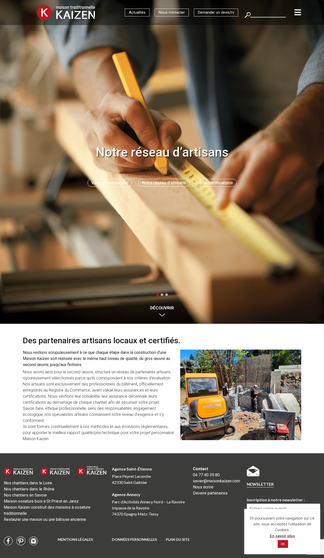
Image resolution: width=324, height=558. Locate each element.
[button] (157, 294)
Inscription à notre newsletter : (276, 499)
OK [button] (283, 544)
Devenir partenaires (210, 493)
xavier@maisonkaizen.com (216, 481)
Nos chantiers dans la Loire (28, 483)
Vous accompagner (109, 182)
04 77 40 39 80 (206, 475)
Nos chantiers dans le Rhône (29, 489)
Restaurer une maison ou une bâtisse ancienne (45, 519)
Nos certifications (216, 182)
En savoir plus (282, 536)
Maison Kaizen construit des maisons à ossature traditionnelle (47, 510)
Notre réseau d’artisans (164, 182)
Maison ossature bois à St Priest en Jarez (41, 501)
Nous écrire (203, 487)
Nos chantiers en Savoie (25, 495)
